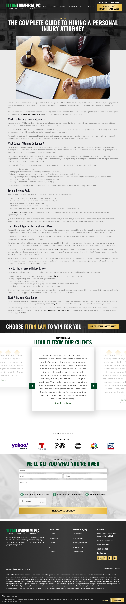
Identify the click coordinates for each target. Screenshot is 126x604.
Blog (81, 6)
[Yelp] (104, 558)
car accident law (51, 249)
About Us (46, 6)
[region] (63, 598)
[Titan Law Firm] (22, 6)
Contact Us (90, 6)
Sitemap (117, 568)
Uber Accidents (78, 552)
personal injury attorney (45, 304)
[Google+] (110, 558)
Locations (71, 6)
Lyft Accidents (78, 538)
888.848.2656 (20, 313)
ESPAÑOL (115, 2)
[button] (53, 433)
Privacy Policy (108, 568)
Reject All (105, 600)
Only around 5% (14, 212)
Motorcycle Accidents (80, 543)
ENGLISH (103, 2)
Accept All (117, 600)
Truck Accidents (78, 547)
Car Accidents (77, 534)
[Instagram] (115, 558)
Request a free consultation (59, 310)
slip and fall (58, 276)
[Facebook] (99, 558)
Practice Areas (58, 6)
